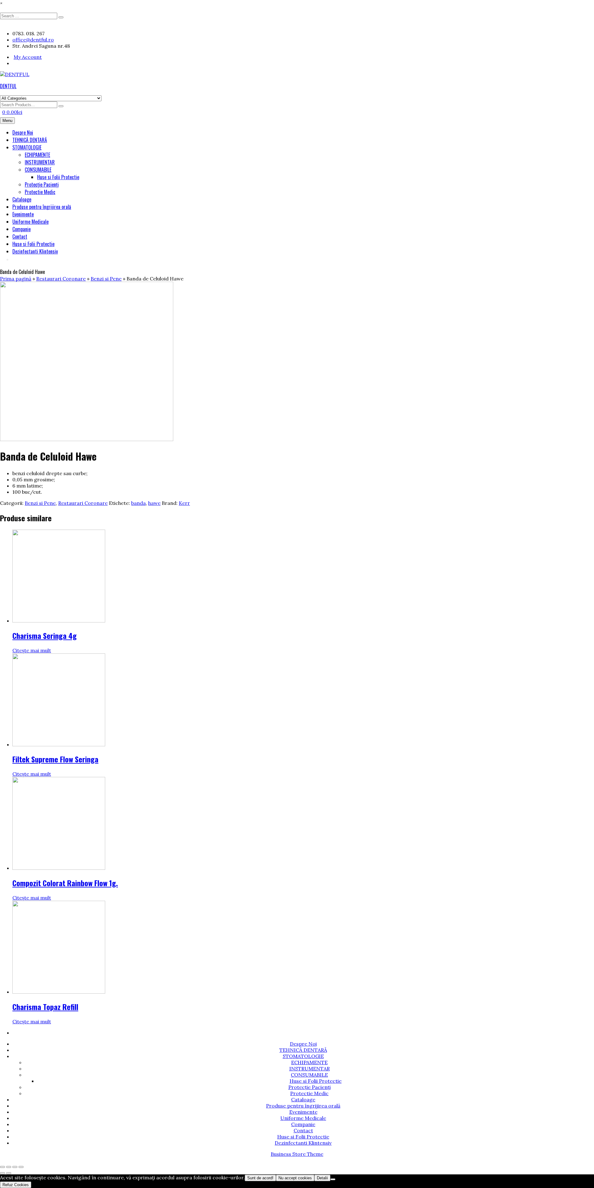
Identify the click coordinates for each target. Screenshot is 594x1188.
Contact (19, 236)
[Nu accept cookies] (332, 1179)
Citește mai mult (31, 650)
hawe (154, 503)
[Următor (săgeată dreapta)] (8, 1173)
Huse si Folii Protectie (58, 177)
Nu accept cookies (295, 1178)
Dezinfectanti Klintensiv (35, 251)
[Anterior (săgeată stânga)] (2, 1173)
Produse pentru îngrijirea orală (41, 206)
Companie (21, 229)
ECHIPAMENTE (37, 154)
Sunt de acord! (260, 1178)
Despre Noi (22, 132)
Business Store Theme (297, 1154)
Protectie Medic (40, 192)
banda (138, 503)
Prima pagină (15, 278)
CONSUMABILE (38, 169)
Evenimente (23, 214)
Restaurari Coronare (61, 278)
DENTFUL (8, 86)
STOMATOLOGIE (26, 147)
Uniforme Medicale (30, 221)
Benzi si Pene (106, 278)
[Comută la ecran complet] (8, 1167)
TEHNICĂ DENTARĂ (29, 140)
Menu (7, 120)
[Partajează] (14, 1167)
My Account (28, 57)
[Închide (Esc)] (21, 1167)
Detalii (322, 1178)
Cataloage (21, 199)
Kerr (184, 503)
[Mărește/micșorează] (2, 1167)
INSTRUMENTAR (40, 162)
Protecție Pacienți (42, 184)
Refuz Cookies (15, 1184)
